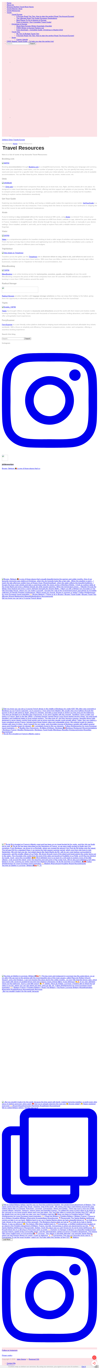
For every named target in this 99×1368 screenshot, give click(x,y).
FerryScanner (7, 325)
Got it (84, 1367)
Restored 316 (34, 1359)
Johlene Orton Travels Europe (13, 140)
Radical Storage (8, 296)
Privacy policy (7, 1355)
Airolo (68, 217)
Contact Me (11, 1363)
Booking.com (34, 167)
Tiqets (4, 311)
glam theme (21, 1359)
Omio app (9, 187)
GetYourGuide (88, 203)
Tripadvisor (33, 257)
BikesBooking (7, 274)
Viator (4, 239)
